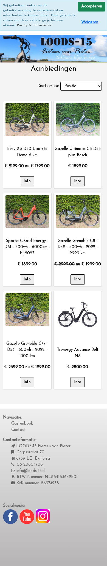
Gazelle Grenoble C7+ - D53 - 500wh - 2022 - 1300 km (27, 350)
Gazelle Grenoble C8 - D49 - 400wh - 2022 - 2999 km (78, 247)
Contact (18, 430)
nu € (27, 166)
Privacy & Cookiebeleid (34, 25)
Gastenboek (22, 424)
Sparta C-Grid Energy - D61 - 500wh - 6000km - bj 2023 (27, 247)
